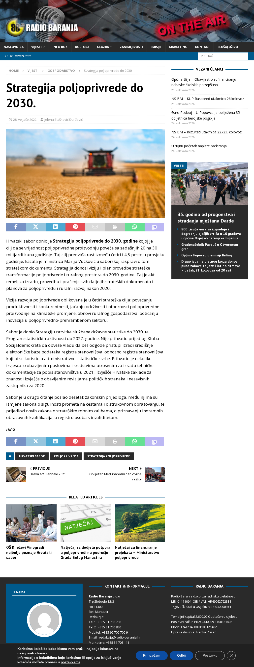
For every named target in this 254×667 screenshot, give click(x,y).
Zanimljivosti (131, 47)
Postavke (210, 655)
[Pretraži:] (223, 55)
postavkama (70, 662)
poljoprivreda (66, 456)
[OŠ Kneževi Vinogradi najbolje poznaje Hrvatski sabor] (31, 523)
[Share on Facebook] (16, 227)
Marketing (178, 47)
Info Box (60, 47)
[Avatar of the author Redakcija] (44, 632)
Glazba (103, 47)
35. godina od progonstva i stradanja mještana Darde (206, 217)
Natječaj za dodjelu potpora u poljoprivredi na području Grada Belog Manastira (85, 552)
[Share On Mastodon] (154, 227)
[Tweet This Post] (36, 227)
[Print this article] (115, 227)
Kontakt (202, 47)
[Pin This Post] (75, 227)
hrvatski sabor (32, 456)
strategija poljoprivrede (108, 456)
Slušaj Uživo (228, 47)
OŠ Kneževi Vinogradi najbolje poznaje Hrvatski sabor (29, 552)
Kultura (82, 47)
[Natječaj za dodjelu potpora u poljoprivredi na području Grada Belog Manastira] (86, 523)
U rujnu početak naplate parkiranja (199, 146)
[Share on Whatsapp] (135, 227)
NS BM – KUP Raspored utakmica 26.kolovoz (207, 98)
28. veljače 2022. (25, 119)
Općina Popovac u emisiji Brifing (206, 255)
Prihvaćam (151, 655)
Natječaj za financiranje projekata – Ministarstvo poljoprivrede (137, 552)
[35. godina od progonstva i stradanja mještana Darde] (209, 202)
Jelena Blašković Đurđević (63, 119)
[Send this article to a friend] (95, 227)
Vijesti (36, 47)
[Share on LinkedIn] (55, 227)
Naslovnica (14, 47)
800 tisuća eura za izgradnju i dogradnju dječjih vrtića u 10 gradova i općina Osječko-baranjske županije (211, 233)
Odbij (181, 655)
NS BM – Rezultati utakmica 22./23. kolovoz (206, 132)
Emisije (156, 47)
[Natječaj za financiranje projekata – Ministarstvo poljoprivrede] (140, 523)
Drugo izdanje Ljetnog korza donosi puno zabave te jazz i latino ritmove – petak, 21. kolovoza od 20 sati (210, 265)
